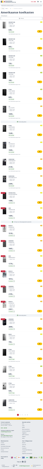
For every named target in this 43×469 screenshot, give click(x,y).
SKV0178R (12, 22)
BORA (23, 427)
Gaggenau (24, 433)
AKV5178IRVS (12, 383)
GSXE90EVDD (12, 143)
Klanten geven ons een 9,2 (37, 466)
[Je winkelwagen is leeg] (38, 1)
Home (6, 8)
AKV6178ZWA (12, 90)
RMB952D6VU (12, 256)
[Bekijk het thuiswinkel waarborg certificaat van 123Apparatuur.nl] (35, 457)
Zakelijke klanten (4, 451)
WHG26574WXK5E (13, 193)
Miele (23, 438)
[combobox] (21, 5)
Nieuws (23, 446)
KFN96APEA (11, 226)
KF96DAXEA (11, 287)
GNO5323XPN (12, 335)
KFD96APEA (11, 302)
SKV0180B (12, 73)
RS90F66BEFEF (12, 160)
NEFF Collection (25, 434)
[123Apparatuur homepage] (8, 2)
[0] (38, 1)
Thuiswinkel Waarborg (27, 450)
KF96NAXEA (11, 241)
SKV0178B (12, 39)
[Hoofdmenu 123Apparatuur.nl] (41, 1)
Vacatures (24, 448)
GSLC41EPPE (12, 107)
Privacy (2, 450)
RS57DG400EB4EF (13, 400)
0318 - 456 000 (4, 428)
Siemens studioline (26, 431)
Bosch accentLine (25, 429)
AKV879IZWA (12, 126)
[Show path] (10, 8)
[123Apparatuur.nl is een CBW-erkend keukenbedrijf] (40, 457)
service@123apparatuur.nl (6, 435)
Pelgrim (23, 436)
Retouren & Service (5, 448)
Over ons (24, 444)
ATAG (23, 425)
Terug (3, 8)
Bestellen (3, 444)
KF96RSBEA (11, 319)
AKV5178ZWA (12, 350)
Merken (23, 442)
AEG (23, 424)
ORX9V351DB (12, 208)
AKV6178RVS (12, 367)
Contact (2, 442)
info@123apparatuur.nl (6, 431)
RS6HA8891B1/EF (13, 176)
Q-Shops (24, 451)
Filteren (22, 18)
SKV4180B (12, 56)
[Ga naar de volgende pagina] (27, 415)
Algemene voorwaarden (27, 453)
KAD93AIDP (11, 271)
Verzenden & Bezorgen (5, 446)
